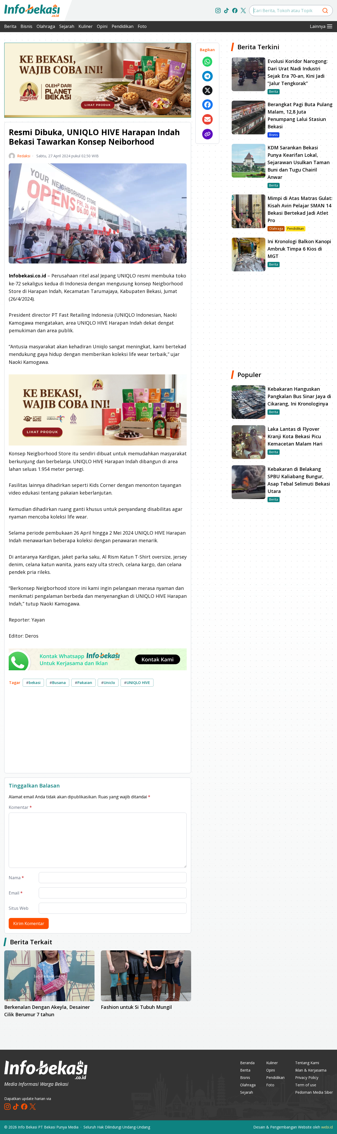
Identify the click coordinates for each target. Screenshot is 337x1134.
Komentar (20, 807)
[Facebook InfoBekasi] (234, 10)
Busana (57, 682)
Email (16, 893)
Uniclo (108, 682)
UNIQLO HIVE (137, 682)
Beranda (247, 1062)
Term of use (305, 1084)
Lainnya (317, 26)
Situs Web (18, 908)
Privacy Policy (306, 1077)
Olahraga (46, 26)
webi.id (327, 1127)
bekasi (33, 682)
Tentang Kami (307, 1062)
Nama (16, 878)
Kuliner (85, 26)
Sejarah (66, 26)
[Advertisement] (98, 732)
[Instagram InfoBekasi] (218, 10)
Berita (10, 26)
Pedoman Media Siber (314, 1092)
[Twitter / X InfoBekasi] (243, 10)
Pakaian (83, 682)
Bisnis (26, 26)
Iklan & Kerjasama (310, 1070)
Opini (102, 26)
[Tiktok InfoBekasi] (226, 10)
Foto (142, 26)
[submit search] (325, 10)
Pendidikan (122, 26)
